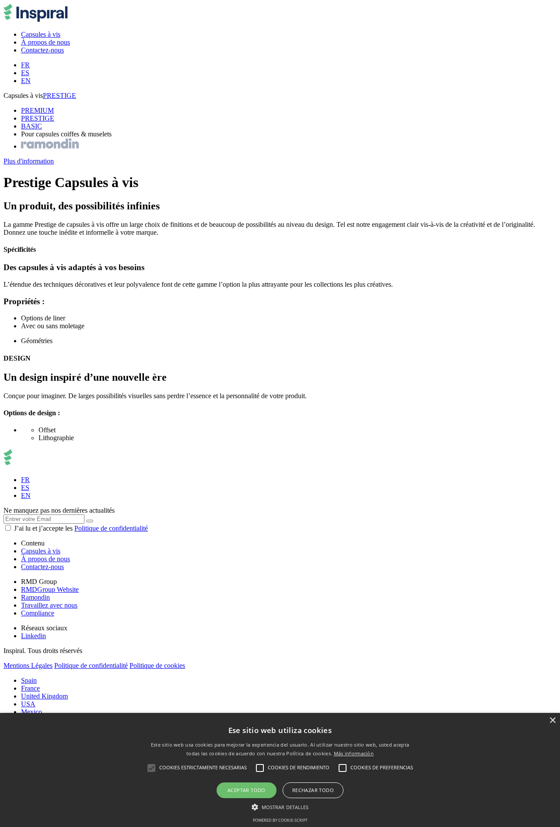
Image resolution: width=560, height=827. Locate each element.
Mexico (31, 712)
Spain (29, 680)
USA (28, 704)
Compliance (37, 613)
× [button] (552, 720)
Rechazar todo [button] (313, 790)
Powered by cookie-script (280, 820)
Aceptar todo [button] (247, 790)
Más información (354, 753)
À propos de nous (45, 559)
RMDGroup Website (50, 589)
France (30, 688)
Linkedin (33, 635)
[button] (280, 806)
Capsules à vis (40, 551)
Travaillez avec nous (49, 605)
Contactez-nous (42, 566)
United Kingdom (44, 696)
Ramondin (35, 597)
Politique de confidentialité (111, 528)
